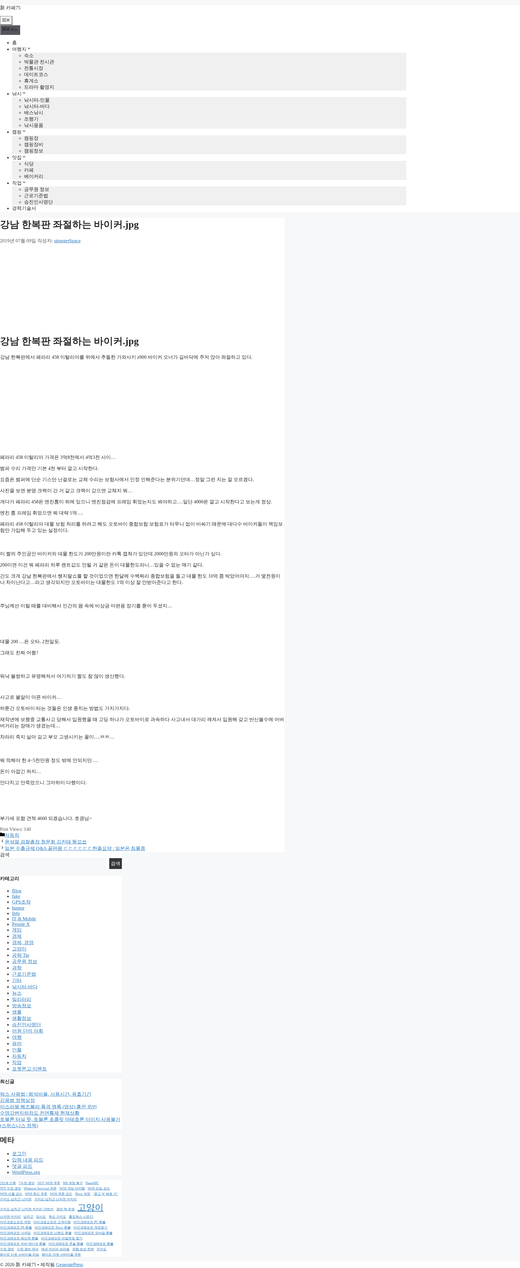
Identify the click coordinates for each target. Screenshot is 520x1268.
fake (16, 896)
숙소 (29, 55)
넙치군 (28, 1216)
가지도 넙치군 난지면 (16, 1199)
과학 (17, 967)
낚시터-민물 (37, 100)
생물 (17, 1012)
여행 (17, 1037)
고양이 (19, 948)
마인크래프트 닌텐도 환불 (52, 1233)
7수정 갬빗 (27, 1183)
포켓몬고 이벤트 (29, 1068)
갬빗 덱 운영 (65, 1209)
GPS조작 (21, 901)
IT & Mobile (24, 918)
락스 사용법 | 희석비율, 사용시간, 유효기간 (45, 1094)
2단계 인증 (8, 1183)
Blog (16, 890)
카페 (29, 170)
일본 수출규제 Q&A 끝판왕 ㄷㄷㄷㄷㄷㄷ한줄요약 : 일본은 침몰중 (75, 848)
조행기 (31, 118)
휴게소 (31, 80)
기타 (17, 980)
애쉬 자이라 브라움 (55, 1249)
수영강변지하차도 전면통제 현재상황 (39, 1113)
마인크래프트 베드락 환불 (19, 1238)
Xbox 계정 (82, 1194)
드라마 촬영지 (39, 87)
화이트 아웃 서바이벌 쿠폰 (61, 1254)
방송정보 (21, 1005)
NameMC (92, 1183)
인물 (17, 1049)
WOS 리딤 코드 (99, 1188)
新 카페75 (10, 7)
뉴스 (17, 993)
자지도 (102, 1249)
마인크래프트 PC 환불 (89, 1222)
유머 (17, 1043)
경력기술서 (24, 208)
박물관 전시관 (39, 61)
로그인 (19, 1153)
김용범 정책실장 (17, 1100)
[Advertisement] (142, 286)
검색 (5, 854)
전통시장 (33, 68)
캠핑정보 (33, 150)
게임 (17, 929)
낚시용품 (33, 125)
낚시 (17, 93)
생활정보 (21, 1018)
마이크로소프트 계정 (15, 1222)
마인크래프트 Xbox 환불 (53, 1227)
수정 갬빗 (7, 1249)
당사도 (41, 1216)
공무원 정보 (36, 189)
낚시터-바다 (37, 106)
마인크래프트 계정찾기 (90, 1227)
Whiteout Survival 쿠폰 (40, 1188)
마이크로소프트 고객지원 (52, 1222)
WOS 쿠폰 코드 (61, 1194)
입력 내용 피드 (27, 1159)
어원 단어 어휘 (27, 1030)
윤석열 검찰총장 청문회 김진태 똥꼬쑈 (46, 841)
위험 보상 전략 (83, 1249)
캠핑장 (31, 138)
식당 (29, 163)
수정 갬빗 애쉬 (28, 1249)
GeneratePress (69, 1264)
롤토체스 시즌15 (81, 1216)
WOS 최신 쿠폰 (36, 1194)
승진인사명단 (38, 201)
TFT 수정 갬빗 (10, 1188)
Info (16, 913)
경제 (17, 936)
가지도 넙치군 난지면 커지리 (55, 1199)
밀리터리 (21, 999)
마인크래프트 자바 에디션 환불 (23, 1243)
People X (21, 924)
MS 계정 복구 (73, 1183)
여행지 (19, 49)
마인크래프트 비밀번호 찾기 (61, 1238)
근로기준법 (36, 195)
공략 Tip (20, 955)
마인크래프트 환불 (99, 1243)
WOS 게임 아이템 (72, 1188)
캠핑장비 (33, 144)
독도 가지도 (57, 1216)
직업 (17, 183)
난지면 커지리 (10, 1216)
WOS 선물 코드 (11, 1194)
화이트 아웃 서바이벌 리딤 (19, 1254)
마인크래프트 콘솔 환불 (65, 1243)
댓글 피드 (22, 1166)
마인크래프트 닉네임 (15, 1233)
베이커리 (33, 176)
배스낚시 (33, 112)
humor (18, 907)
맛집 (17, 157)
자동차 (12, 835)
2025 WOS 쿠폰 (48, 1183)
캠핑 (17, 131)
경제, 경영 (23, 942)
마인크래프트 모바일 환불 (93, 1233)
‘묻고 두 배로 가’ (105, 1194)
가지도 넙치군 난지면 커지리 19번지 (27, 1209)
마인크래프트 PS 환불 (16, 1227)
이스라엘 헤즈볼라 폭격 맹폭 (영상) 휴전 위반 (48, 1106)
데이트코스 (36, 74)
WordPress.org (26, 1172)
